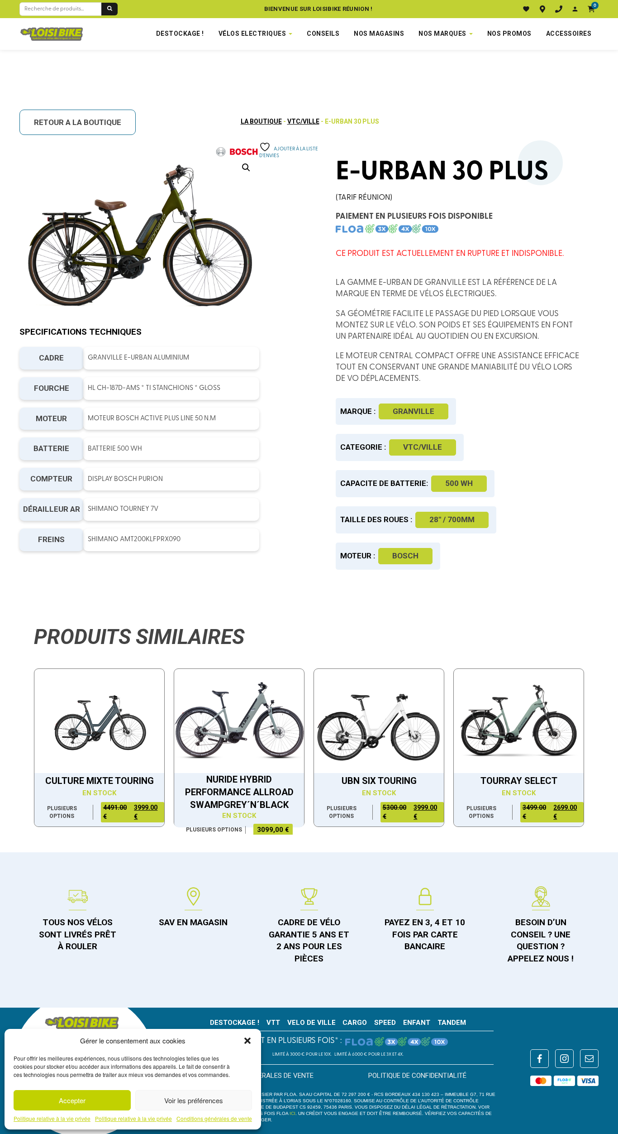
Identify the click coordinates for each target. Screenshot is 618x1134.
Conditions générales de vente (214, 1118)
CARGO (354, 1023)
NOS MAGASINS (379, 33)
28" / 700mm (452, 519)
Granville (413, 411)
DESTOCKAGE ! (180, 33)
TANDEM (451, 1023)
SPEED (385, 1023)
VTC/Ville (303, 121)
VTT (273, 1023)
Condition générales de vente (261, 1076)
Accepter (72, 1100)
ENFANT (416, 1023)
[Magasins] (542, 9)
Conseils (323, 33)
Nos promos (509, 33)
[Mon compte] (575, 9)
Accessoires (569, 33)
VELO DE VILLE (311, 1023)
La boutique (261, 121)
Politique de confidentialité (417, 1076)
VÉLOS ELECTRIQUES (252, 33)
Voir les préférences (193, 1100)
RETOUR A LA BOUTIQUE (77, 122)
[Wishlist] (526, 9)
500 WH (459, 483)
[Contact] (558, 9)
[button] (247, 1040)
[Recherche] (109, 9)
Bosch (405, 555)
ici (292, 1113)
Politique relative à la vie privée (52, 1118)
